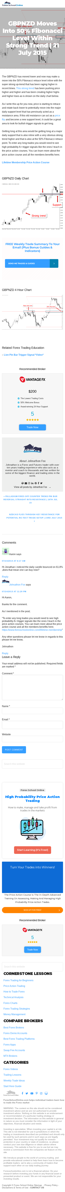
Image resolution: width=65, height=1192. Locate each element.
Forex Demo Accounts (15, 1033)
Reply (5, 576)
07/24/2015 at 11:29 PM (14, 592)
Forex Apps (9, 1044)
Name (6, 706)
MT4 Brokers (10, 1056)
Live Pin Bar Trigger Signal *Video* (24, 355)
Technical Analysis (13, 997)
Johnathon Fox (17, 584)
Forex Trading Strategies (16, 1008)
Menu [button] (59, 4)
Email (6, 719)
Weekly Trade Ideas (14, 1080)
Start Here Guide (12, 1086)
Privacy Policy (51, 1185)
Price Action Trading (14, 986)
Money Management (14, 1014)
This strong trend (25, 88)
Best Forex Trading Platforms (19, 1039)
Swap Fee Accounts (14, 1050)
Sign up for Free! (32, 910)
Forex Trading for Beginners (18, 980)
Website (6, 734)
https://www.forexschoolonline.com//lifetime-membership (32, 630)
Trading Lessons (12, 1075)
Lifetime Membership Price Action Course (25, 162)
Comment (8, 673)
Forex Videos (10, 1069)
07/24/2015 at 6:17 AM (13, 561)
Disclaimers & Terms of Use (15, 1187)
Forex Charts (10, 1003)
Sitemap (38, 1185)
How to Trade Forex (14, 991)
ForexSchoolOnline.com (12, 4)
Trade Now (32, 427)
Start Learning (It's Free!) (32, 850)
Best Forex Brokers (13, 1027)
